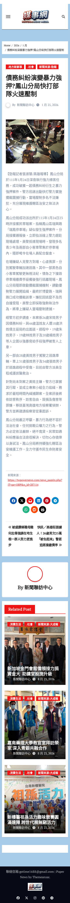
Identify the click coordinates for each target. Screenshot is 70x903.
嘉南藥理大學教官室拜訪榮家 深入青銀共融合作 (33, 745)
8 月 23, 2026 (46, 679)
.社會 (31, 67)
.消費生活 (15, 624)
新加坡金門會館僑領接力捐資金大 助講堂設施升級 (33, 671)
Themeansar (40, 877)
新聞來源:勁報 (48, 67)
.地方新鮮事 (15, 67)
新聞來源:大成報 (48, 624)
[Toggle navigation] (8, 16)
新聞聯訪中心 (25, 105)
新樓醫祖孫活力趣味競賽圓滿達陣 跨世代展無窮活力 (33, 819)
